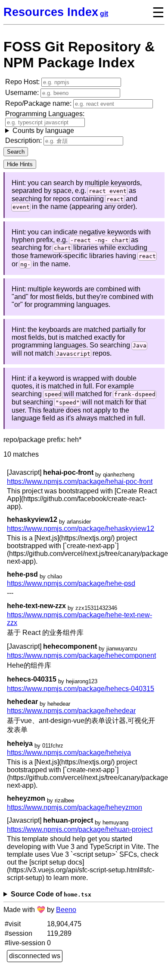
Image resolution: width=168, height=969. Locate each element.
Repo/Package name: (39, 103)
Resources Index (50, 12)
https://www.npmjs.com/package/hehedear (71, 710)
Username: (22, 92)
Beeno (66, 909)
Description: (24, 140)
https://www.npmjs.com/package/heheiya (69, 752)
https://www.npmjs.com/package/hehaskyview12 (80, 528)
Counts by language (43, 130)
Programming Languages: (44, 122)
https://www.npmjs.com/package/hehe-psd (71, 583)
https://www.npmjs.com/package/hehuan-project (79, 829)
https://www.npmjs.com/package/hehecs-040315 (80, 688)
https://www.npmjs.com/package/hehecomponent (81, 655)
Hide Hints (20, 164)
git (104, 13)
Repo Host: (23, 81)
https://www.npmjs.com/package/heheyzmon (74, 807)
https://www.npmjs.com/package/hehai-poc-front (79, 481)
